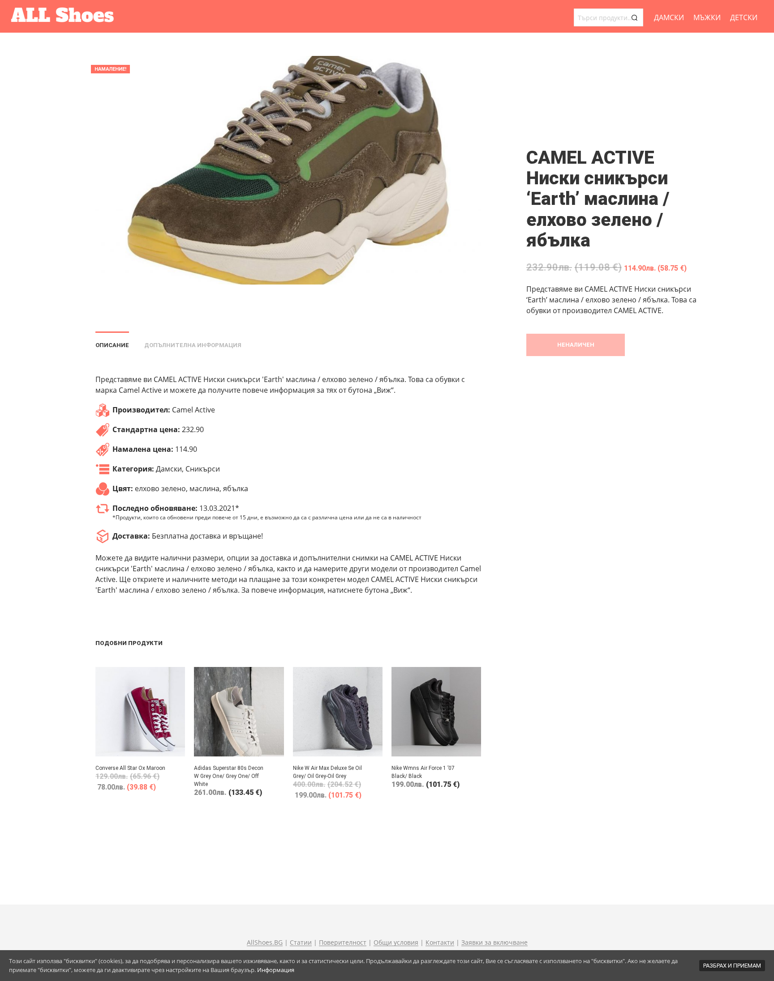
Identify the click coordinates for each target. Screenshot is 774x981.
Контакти (440, 942)
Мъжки (707, 17)
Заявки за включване (494, 942)
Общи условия (396, 942)
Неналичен (575, 344)
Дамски (669, 17)
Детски (743, 17)
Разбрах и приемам (732, 965)
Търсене (634, 17)
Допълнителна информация (192, 345)
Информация (275, 970)
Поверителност (342, 942)
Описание (112, 345)
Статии (301, 942)
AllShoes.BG (265, 942)
